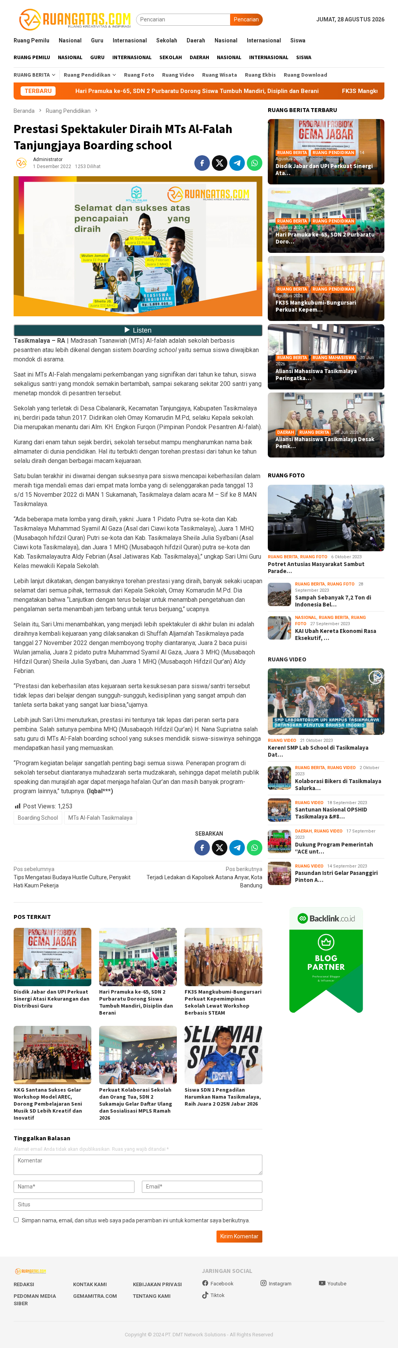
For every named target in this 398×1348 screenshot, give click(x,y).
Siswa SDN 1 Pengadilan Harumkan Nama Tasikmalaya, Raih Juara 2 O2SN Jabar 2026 (223, 1096)
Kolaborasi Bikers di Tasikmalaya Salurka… (338, 785)
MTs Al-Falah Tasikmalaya (100, 818)
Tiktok (218, 1295)
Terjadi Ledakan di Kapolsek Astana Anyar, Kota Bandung (204, 877)
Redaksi (24, 1284)
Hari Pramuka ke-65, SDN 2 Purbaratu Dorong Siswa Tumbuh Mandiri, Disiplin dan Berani (139, 91)
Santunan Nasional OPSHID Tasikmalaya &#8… (331, 813)
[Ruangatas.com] (75, 19)
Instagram (280, 1284)
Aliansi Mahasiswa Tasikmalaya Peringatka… (316, 375)
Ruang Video (282, 740)
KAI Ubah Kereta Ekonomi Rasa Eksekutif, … (335, 635)
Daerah (285, 432)
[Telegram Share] (237, 163)
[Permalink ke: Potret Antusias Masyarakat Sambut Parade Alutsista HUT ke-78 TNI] (326, 518)
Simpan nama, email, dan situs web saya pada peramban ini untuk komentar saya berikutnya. (136, 1220)
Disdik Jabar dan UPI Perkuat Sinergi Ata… (324, 170)
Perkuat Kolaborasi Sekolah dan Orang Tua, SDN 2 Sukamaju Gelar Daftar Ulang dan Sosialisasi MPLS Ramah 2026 (135, 1103)
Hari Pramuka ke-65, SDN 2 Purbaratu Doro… (325, 238)
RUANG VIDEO (287, 659)
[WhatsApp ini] (254, 163)
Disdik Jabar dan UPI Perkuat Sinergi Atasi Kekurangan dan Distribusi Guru (51, 998)
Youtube (337, 1284)
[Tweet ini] (219, 163)
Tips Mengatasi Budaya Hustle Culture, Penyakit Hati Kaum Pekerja (72, 877)
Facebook (222, 1284)
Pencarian (246, 19)
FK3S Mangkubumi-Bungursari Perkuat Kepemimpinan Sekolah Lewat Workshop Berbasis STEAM (223, 1002)
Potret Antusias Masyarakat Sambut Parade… (316, 568)
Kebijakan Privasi (157, 1284)
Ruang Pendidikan (333, 152)
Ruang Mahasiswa (333, 357)
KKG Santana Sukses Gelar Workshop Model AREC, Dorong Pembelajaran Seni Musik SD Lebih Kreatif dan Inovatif (48, 1103)
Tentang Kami (152, 1296)
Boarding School (38, 818)
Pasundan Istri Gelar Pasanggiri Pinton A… (336, 876)
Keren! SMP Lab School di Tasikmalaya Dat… (318, 751)
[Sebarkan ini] (202, 163)
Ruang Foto (313, 556)
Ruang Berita (292, 152)
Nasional (305, 617)
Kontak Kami (90, 1284)
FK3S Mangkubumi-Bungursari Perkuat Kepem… (316, 306)
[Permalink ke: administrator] (21, 163)
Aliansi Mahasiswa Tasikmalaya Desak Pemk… (325, 443)
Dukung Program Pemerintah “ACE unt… (334, 848)
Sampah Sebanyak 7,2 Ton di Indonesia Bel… (333, 601)
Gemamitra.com (95, 1296)
